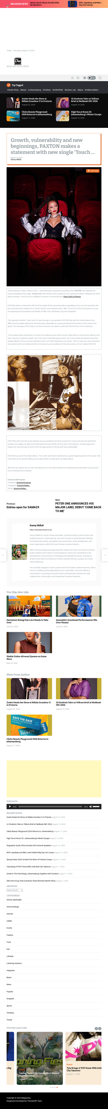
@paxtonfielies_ (23, 485)
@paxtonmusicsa (23, 483)
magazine (11, 970)
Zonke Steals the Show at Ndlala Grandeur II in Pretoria (37, 99)
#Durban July (70, 90)
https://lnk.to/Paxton (72, 297)
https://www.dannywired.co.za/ (41, 530)
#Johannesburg (35, 90)
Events (9, 928)
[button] (96, 1028)
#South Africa (13, 90)
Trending (10, 1013)
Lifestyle (10, 956)
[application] (54, 806)
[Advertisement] (54, 27)
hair (8, 949)
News (9, 984)
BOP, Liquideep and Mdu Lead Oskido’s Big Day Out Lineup (30, 852)
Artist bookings (13, 907)
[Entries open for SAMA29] (3, 555)
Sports (9, 1006)
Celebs (9, 921)
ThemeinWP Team (34, 1101)
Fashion (10, 935)
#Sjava (80, 90)
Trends (9, 1020)
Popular (10, 992)
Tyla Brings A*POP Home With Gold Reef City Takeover (29, 867)
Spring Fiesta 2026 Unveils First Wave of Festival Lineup (29, 859)
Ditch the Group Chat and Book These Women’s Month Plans (31, 881)
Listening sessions (14, 963)
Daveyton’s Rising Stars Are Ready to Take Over (27, 621)
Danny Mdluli (16, 159)
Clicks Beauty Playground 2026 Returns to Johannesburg (37, 113)
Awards (10, 914)
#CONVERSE (57, 90)
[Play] (10, 808)
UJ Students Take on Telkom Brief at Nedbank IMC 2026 (85, 99)
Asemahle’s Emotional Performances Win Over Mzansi (76, 621)
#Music (23, 90)
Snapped (10, 999)
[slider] (96, 806)
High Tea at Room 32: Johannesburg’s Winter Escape (86, 113)
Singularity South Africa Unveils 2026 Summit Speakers (29, 845)
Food (9, 942)
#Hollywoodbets (91, 90)
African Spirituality (14, 900)
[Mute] (90, 808)
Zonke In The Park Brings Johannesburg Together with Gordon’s (32, 874)
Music (9, 977)
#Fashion (47, 90)
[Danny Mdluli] (19, 552)
